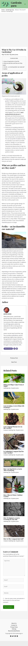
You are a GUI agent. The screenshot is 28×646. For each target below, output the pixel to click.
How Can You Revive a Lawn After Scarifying (13, 469)
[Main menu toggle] (25, 4)
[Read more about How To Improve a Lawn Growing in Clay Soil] (14, 509)
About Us (14, 623)
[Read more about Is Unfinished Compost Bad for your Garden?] (14, 441)
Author (5, 69)
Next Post (14, 362)
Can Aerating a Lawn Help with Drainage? (14, 406)
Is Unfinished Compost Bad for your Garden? (14, 452)
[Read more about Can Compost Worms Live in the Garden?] (14, 419)
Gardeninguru (16, 4)
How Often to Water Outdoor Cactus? (13, 495)
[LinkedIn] (15, 636)
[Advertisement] (14, 28)
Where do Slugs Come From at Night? (14, 385)
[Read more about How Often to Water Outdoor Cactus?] (14, 484)
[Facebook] (10, 636)
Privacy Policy (14, 627)
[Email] (17, 349)
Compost (6, 430)
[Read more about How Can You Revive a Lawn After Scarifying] (14, 462)
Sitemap (14, 629)
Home (3, 10)
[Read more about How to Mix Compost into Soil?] (14, 531)
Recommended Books (14, 631)
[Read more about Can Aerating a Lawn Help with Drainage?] (14, 398)
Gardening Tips (10, 10)
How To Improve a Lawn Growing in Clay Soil (12, 518)
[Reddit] (17, 636)
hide (17, 58)
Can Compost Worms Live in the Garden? (13, 427)
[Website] (14, 349)
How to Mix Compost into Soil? (14, 539)
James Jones (7, 314)
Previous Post (14, 358)
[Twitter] (13, 636)
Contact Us (14, 625)
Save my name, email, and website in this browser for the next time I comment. (13, 600)
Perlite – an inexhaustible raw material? (13, 67)
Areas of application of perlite (11, 61)
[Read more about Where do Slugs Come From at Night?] (14, 378)
